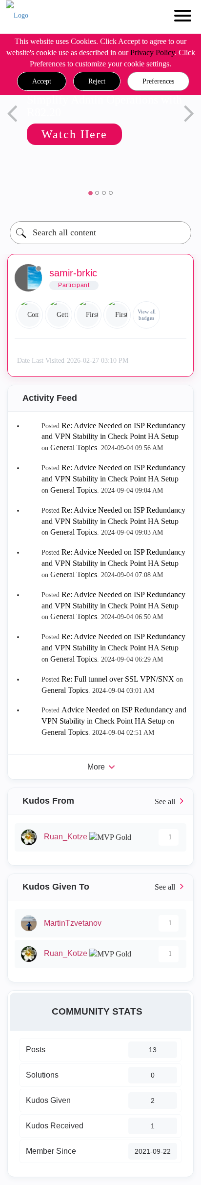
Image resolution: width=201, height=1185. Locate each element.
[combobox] (100, 232)
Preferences (158, 81)
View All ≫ (100, 801)
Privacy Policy (152, 52)
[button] (41, 81)
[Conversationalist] (29, 315)
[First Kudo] (88, 315)
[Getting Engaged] (58, 315)
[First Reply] (117, 315)
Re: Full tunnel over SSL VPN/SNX (117, 679)
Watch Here (67, 134)
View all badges (147, 315)
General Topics (73, 447)
